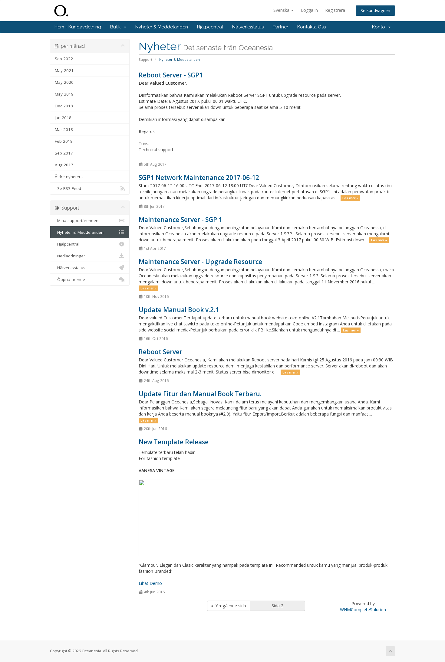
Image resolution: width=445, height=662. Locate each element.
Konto (379, 27)
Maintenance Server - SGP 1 (180, 219)
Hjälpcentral (210, 27)
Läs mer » (350, 198)
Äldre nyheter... (69, 176)
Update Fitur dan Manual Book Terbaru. (200, 394)
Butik (116, 27)
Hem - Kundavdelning (77, 27)
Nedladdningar (70, 256)
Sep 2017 (64, 153)
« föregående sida (228, 605)
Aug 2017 (64, 165)
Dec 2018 (64, 106)
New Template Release (174, 442)
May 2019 (64, 94)
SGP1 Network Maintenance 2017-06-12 (199, 177)
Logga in (309, 10)
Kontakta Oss (311, 27)
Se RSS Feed (68, 188)
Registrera (335, 10)
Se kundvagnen (375, 10)
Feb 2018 (64, 141)
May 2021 (64, 70)
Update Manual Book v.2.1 (179, 309)
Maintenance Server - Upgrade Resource (200, 261)
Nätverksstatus (248, 27)
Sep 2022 (64, 58)
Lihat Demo (150, 583)
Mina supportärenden (76, 220)
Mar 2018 (64, 129)
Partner (280, 27)
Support (145, 59)
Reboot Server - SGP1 (171, 75)
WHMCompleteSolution (363, 609)
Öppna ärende (70, 279)
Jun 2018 (63, 117)
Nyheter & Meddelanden (161, 27)
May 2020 (64, 82)
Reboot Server (160, 351)
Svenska (282, 10)
